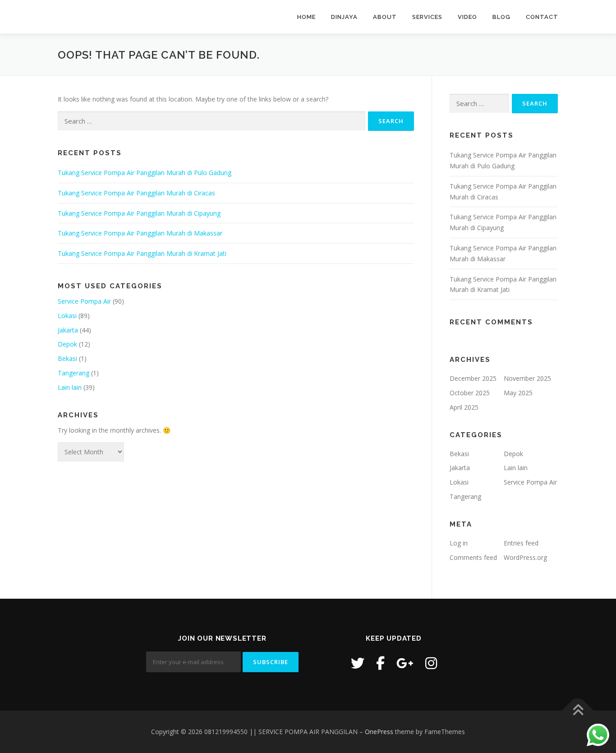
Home (306, 17)
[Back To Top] (578, 710)
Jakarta (68, 330)
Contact (542, 17)
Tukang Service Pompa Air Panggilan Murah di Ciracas (136, 193)
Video (467, 17)
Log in (459, 543)
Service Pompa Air (84, 301)
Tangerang (73, 373)
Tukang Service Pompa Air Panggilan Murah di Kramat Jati (142, 253)
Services (427, 17)
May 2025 (518, 392)
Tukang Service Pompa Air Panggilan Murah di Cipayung (139, 213)
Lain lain (70, 387)
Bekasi (67, 358)
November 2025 (527, 378)
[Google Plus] (405, 663)
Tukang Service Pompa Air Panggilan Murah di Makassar (140, 233)
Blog (501, 17)
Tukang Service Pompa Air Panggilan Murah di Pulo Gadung (144, 172)
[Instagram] (431, 663)
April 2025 (464, 407)
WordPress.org (525, 557)
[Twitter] (357, 663)
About (385, 17)
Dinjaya (344, 17)
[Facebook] (380, 663)
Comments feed (473, 557)
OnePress (379, 731)
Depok (67, 344)
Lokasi (67, 315)
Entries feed (521, 543)
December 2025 (473, 378)
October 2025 (470, 392)
